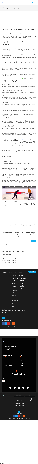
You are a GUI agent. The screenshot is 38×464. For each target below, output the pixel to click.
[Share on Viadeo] (33, 225)
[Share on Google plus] (16, 225)
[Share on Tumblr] (30, 225)
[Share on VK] (26, 225)
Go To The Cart (9, 463)
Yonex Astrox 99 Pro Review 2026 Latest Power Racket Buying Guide (12, 247)
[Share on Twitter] (11, 225)
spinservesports (5, 33)
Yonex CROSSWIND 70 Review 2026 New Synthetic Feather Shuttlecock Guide (13, 251)
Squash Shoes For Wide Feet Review (7, 233)
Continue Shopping (3, 463)
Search (3, 239)
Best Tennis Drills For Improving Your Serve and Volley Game (19, 233)
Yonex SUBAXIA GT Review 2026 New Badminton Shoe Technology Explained (13, 250)
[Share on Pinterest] (18, 225)
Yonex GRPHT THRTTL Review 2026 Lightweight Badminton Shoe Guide (12, 249)
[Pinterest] (28, 388)
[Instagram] (11, 323)
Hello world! (12, 256)
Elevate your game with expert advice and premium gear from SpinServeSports (14, 326)
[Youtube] (8, 323)
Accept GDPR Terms (8, 320)
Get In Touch (32, 271)
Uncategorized (20, 33)
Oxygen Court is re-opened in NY (11, 258)
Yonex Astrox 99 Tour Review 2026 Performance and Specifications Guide (12, 246)
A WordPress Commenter (5, 256)
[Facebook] (3, 323)
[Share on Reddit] (28, 225)
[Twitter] (6, 323)
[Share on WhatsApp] (35, 225)
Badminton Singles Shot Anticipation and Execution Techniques (30, 233)
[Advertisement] (19, 19)
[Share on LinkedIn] (21, 225)
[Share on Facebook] (14, 225)
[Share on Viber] (23, 225)
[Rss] (13, 323)
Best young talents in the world (11, 264)
